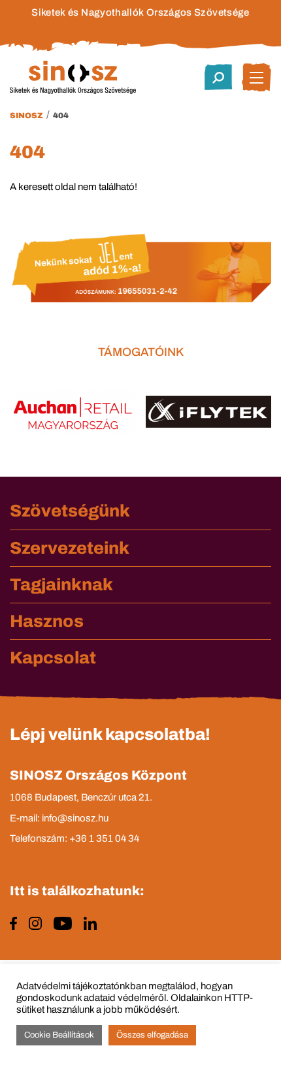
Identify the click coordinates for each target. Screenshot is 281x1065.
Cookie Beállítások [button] (59, 1035)
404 (61, 115)
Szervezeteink (69, 548)
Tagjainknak (61, 584)
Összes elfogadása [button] (152, 1035)
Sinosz (26, 115)
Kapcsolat (53, 657)
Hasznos (47, 621)
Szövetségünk (70, 510)
